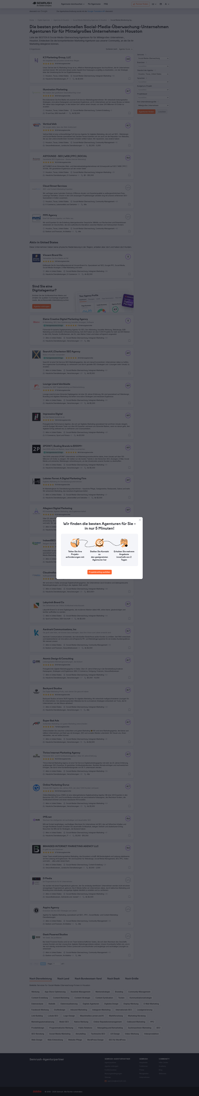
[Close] (140, 520)
